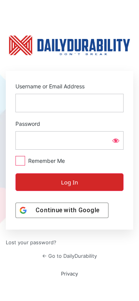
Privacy (69, 274)
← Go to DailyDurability (69, 256)
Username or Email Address (50, 86)
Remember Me (46, 160)
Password (27, 123)
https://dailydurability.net (69, 45)
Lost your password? (31, 242)
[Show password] (116, 140)
